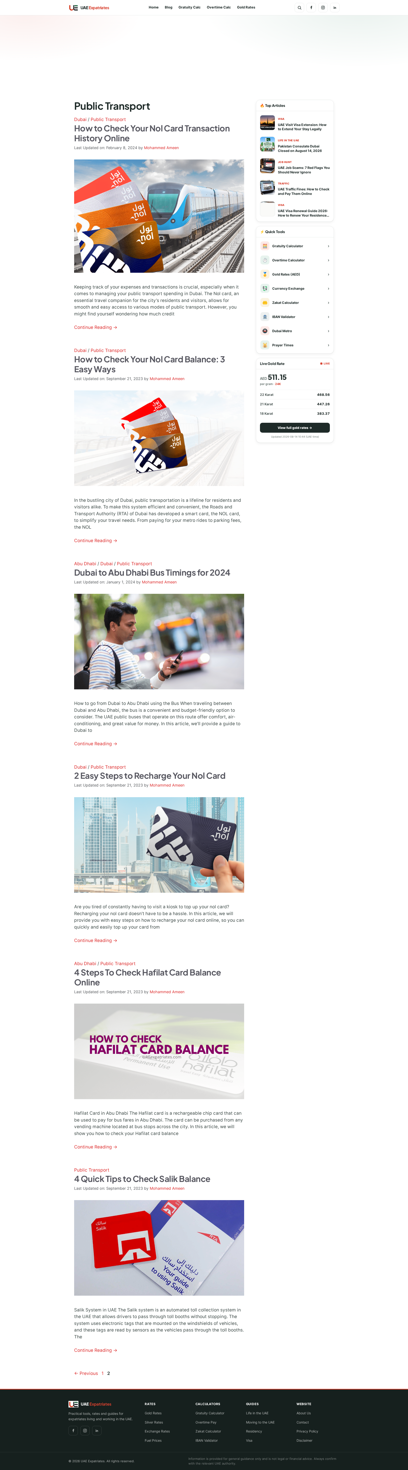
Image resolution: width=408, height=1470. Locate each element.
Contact (303, 1422)
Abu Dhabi (85, 563)
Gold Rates (246, 7)
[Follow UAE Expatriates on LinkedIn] (335, 7)
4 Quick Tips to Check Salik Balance (142, 1178)
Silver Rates (154, 1422)
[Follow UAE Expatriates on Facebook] (311, 7)
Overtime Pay (206, 1422)
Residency (254, 1431)
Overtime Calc (219, 7)
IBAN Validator (207, 1440)
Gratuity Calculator (210, 1413)
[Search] (299, 7)
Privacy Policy (307, 1431)
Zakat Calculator (208, 1431)
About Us (304, 1413)
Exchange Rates (157, 1431)
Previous (86, 1373)
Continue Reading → (95, 327)
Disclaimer (304, 1440)
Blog (168, 7)
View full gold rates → (295, 428)
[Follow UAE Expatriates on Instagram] (323, 7)
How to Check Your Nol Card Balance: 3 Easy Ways (149, 364)
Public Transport (108, 119)
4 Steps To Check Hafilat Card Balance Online (147, 977)
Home (154, 7)
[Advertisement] (204, 52)
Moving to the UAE (260, 1422)
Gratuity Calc (189, 7)
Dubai (80, 119)
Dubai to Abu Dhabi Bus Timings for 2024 (152, 572)
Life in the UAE (257, 1413)
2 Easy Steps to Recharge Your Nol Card (149, 775)
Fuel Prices (153, 1440)
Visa (249, 1440)
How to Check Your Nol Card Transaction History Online (152, 133)
